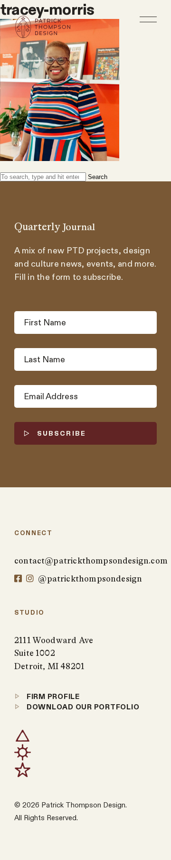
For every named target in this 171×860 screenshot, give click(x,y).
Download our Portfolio (82, 707)
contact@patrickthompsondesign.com (85, 560)
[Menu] (148, 19)
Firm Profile (52, 696)
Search (97, 176)
